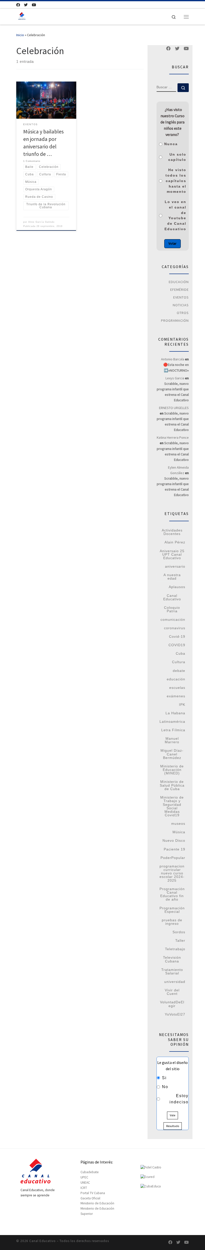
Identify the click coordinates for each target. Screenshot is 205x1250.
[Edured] (147, 1177)
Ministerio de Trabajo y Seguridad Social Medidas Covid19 (172, 806)
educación (176, 679)
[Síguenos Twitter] (26, 5)
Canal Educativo (172, 597)
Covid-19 (177, 636)
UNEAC (85, 1182)
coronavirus (174, 628)
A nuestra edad (172, 576)
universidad (174, 982)
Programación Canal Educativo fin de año (172, 894)
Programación (175, 320)
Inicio (20, 35)
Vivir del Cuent (172, 992)
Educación (179, 282)
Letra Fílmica (173, 730)
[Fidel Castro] (150, 1167)
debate (179, 671)
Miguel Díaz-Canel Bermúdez (172, 754)
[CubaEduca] (150, 1186)
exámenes (176, 696)
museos (178, 824)
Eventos (181, 297)
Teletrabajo (175, 949)
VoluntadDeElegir (172, 1004)
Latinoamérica (172, 722)
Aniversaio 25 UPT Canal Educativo (172, 554)
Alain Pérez (174, 542)
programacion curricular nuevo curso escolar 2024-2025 (172, 873)
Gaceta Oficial (90, 1198)
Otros (183, 313)
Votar (172, 243)
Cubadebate (89, 1172)
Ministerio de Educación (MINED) (172, 769)
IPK (182, 705)
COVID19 (176, 645)
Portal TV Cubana (92, 1193)
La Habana (175, 713)
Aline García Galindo (41, 222)
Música (178, 832)
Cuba (180, 653)
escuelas (177, 688)
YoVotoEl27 (175, 1014)
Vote (172, 1115)
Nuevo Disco (173, 840)
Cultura (178, 662)
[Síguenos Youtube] (34, 5)
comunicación (172, 620)
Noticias (181, 305)
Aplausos (177, 587)
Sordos (178, 932)
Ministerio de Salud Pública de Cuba (172, 785)
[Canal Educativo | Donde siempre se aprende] (22, 15)
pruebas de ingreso (172, 922)
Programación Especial (172, 910)
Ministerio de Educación (97, 1203)
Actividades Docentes (172, 532)
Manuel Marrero (172, 740)
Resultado (172, 1126)
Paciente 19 (174, 849)
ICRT (83, 1188)
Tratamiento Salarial (172, 971)
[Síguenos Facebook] (18, 5)
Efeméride (179, 289)
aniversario (175, 566)
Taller (180, 940)
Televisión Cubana (172, 959)
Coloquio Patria (172, 609)
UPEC (84, 1177)
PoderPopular (172, 858)
